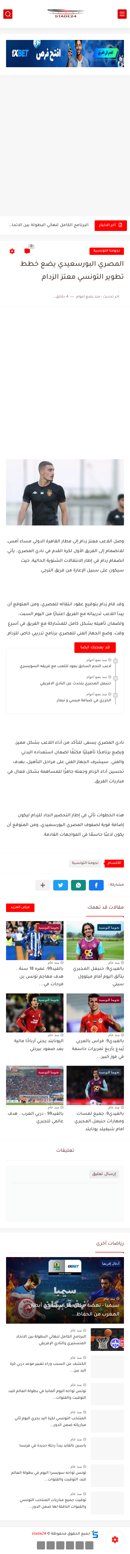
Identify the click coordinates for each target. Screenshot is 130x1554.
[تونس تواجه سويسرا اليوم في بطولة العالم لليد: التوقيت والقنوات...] (107, 1475)
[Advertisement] (65, 146)
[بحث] (7, 14)
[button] (96, 885)
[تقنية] (80, 1545)
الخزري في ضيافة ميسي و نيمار (84, 701)
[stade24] (65, 14)
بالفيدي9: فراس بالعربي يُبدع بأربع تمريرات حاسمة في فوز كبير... (98, 1049)
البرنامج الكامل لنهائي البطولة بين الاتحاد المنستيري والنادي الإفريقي (48, 225)
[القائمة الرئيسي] (122, 14)
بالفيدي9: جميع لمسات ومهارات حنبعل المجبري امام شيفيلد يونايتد (99, 1122)
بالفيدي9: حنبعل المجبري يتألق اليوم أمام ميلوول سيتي (98, 977)
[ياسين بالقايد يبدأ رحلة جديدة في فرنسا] (107, 1448)
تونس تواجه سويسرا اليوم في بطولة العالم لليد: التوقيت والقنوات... (48, 1476)
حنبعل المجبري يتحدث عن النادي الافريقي (75, 684)
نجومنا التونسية (106, 251)
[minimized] (51, 1545)
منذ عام (113, 962)
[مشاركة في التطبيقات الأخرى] (42, 885)
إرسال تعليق (104, 1174)
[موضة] (70, 1545)
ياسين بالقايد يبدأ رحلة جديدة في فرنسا (52, 1446)
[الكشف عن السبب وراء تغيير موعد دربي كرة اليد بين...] (107, 1366)
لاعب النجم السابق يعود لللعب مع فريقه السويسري (65, 666)
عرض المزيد (20, 908)
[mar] (89, 1545)
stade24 (39, 1534)
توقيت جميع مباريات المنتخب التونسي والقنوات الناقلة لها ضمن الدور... (53, 1503)
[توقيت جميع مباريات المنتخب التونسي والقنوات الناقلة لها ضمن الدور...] (107, 1503)
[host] (41, 1545)
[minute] (60, 1545)
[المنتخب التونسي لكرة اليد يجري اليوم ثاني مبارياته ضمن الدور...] (107, 1421)
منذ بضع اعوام (96, 660)
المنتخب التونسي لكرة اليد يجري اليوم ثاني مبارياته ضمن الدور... (50, 1422)
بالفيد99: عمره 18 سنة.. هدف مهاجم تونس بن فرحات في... (39, 977)
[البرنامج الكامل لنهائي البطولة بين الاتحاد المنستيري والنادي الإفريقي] (107, 1339)
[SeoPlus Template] (95, 1534)
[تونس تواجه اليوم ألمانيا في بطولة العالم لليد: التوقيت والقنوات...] (107, 1394)
